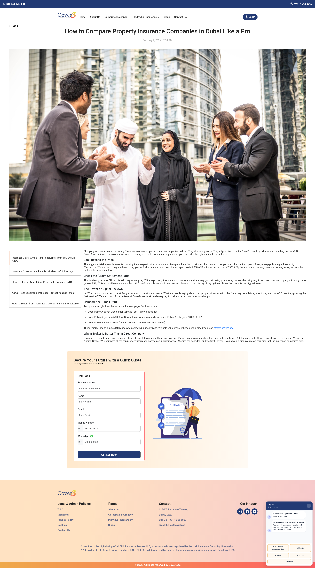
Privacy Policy (65, 519)
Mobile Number (86, 422)
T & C (60, 509)
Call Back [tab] (84, 376)
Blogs (167, 17)
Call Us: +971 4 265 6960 (172, 519)
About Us (95, 17)
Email (81, 409)
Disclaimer (63, 514)
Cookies (62, 525)
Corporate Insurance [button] (115, 17)
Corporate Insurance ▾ (120, 514)
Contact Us (180, 17)
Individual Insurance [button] (145, 17)
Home (82, 17)
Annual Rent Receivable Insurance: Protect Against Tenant (43, 292)
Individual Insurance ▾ (120, 519)
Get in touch (249, 504)
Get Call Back (109, 454)
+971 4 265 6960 (303, 3)
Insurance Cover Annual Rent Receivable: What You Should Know (43, 259)
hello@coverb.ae (15, 3)
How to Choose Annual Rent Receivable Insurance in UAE (43, 282)
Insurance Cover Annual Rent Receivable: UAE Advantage (42, 271)
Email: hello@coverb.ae (172, 525)
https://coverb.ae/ (223, 327)
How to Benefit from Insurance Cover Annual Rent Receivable (45, 303)
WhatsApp (83, 436)
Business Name (86, 382)
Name (81, 396)
